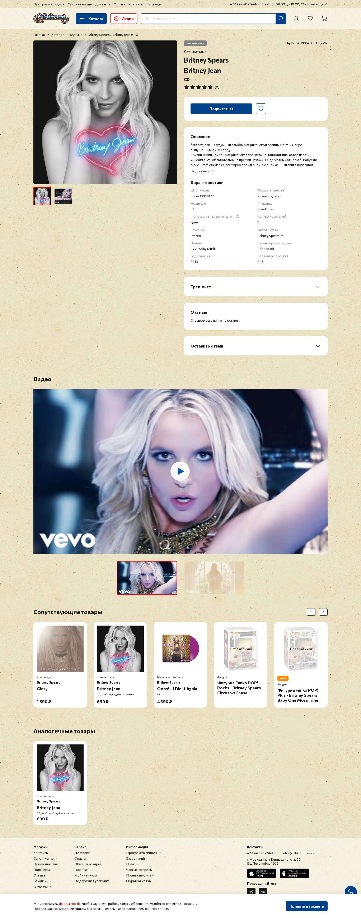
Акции (128, 18)
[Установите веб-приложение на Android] (294, 873)
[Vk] (263, 892)
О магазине (42, 887)
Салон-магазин (80, 4)
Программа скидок (48, 4)
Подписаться (222, 108)
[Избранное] (310, 18)
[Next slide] (170, 112)
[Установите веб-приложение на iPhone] (261, 873)
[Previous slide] (40, 112)
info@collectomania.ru (299, 853)
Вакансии (40, 881)
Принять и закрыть (307, 906)
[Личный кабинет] (296, 18)
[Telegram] (251, 892)
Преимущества (45, 864)
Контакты (135, 4)
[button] (147, 578)
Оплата (119, 4)
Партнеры (41, 869)
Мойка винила (85, 875)
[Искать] (281, 18)
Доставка (102, 4)
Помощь (154, 4)
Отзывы (39, 875)
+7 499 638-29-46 (244, 4)
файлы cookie (70, 903)
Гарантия (81, 869)
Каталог (95, 18)
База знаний (135, 858)
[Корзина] (324, 18)
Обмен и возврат (87, 864)
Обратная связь (138, 881)
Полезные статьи (139, 875)
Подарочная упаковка (91, 881)
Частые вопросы (139, 869)
